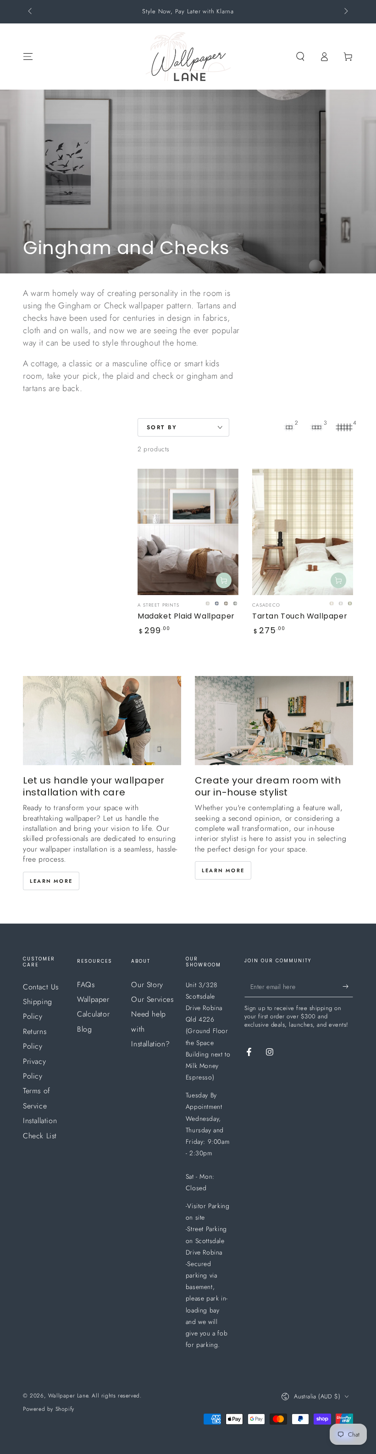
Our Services (152, 999)
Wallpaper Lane (68, 1396)
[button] (300, 56)
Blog (84, 1029)
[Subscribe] (348, 987)
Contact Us (41, 987)
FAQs (85, 984)
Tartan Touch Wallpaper (299, 616)
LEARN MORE (51, 881)
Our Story (147, 984)
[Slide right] (345, 12)
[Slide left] (31, 12)
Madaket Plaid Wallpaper (186, 616)
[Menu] (28, 56)
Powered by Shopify (48, 1409)
